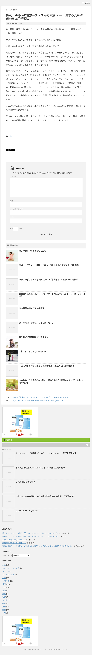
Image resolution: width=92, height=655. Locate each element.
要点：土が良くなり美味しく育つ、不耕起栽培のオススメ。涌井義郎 (49, 265)
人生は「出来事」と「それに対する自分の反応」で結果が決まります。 (41, 397)
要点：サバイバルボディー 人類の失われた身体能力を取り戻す (38, 401)
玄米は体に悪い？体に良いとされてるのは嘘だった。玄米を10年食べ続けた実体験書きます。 (37, 546)
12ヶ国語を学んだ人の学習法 (31, 308)
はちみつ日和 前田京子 (25, 482)
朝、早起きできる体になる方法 (32, 251)
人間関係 (5, 581)
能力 (12, 136)
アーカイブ (7, 555)
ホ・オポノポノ (8, 574)
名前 (12, 201)
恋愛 (4, 591)
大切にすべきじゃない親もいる (32, 351)
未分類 (4, 600)
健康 (4, 584)
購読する (8, 440)
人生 (4, 578)
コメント (13, 176)
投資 (4, 597)
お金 (4, 565)
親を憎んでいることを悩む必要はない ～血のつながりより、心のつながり (30, 533)
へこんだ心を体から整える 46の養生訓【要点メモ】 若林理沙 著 (47, 366)
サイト (12, 217)
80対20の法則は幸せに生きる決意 (33, 337)
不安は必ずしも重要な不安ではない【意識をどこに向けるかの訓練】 (49, 280)
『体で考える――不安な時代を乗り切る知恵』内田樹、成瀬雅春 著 (45, 496)
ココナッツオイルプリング (27, 511)
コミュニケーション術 (10, 568)
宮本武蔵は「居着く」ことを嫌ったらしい (37, 323)
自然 (4, 613)
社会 (4, 607)
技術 (4, 594)
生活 (4, 603)
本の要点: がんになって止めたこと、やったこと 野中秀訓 (40, 468)
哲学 (4, 587)
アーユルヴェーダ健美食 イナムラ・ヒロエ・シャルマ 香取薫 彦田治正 (46, 453)
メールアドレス (16, 209)
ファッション (7, 571)
